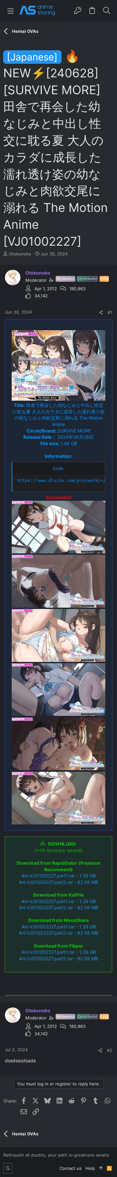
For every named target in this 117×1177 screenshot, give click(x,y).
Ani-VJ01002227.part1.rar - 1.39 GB (58, 875)
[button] (10, 10)
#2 (109, 1050)
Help (90, 1168)
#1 (110, 312)
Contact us (70, 1168)
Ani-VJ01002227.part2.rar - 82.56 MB (58, 882)
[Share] (101, 312)
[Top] (101, 1168)
